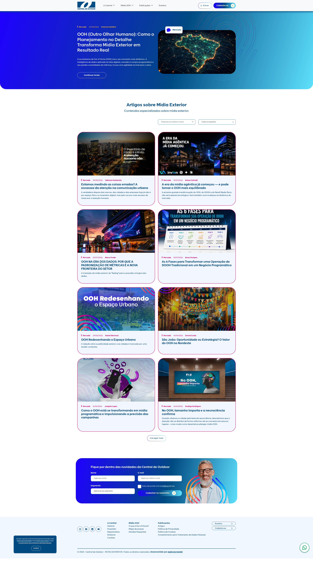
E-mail (141, 473)
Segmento (96, 486)
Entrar (206, 6)
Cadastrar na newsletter (158, 493)
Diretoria (111, 535)
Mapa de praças (136, 529)
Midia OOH (126, 6)
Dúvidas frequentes (137, 532)
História (110, 526)
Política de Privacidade (168, 529)
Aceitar (36, 548)
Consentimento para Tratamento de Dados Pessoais (182, 535)
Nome (93, 473)
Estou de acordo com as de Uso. (158, 486)
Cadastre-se (222, 6)
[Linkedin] (92, 529)
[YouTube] (98, 529)
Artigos (161, 526)
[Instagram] (80, 529)
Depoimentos (113, 532)
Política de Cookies (167, 532)
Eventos (162, 6)
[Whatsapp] (304, 547)
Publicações (144, 6)
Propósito (111, 529)
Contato (111, 538)
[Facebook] (86, 529)
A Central (107, 6)
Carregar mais (156, 438)
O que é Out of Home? (139, 526)
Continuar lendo (92, 75)
